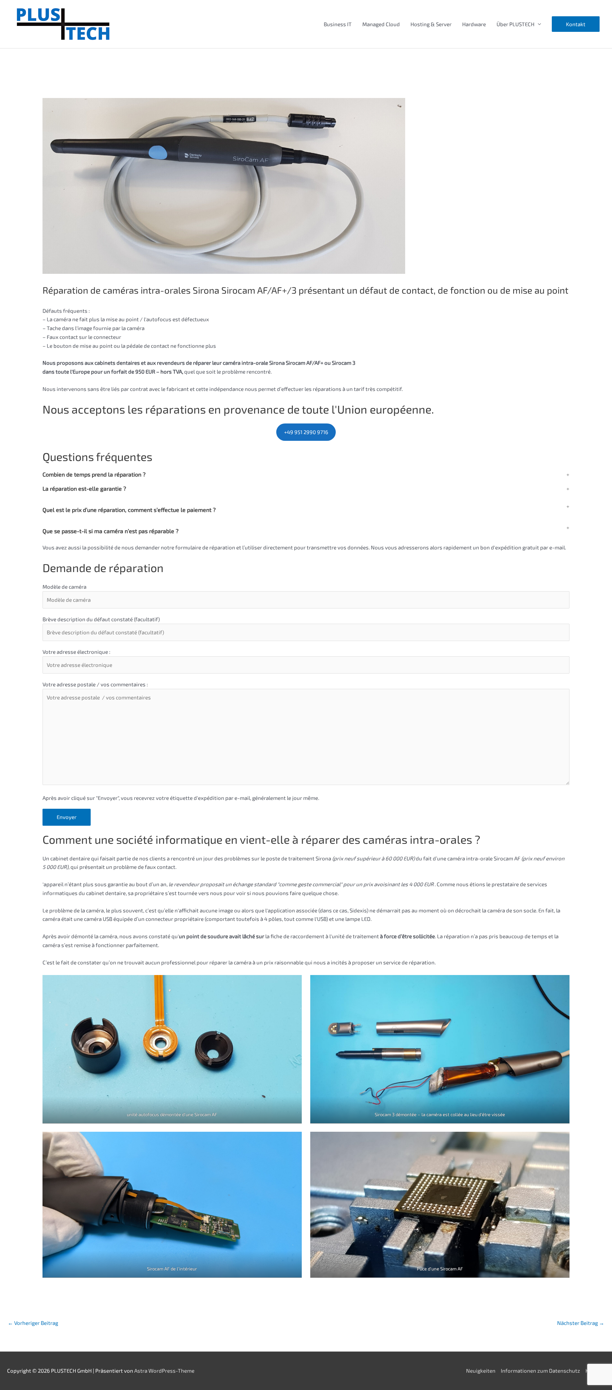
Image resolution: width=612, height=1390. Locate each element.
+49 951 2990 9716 (306, 432)
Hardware (474, 24)
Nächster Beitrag (580, 1323)
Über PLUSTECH (515, 24)
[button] (576, 24)
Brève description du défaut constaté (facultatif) (101, 619)
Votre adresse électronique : (76, 651)
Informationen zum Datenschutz (540, 1370)
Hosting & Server (431, 24)
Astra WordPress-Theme (164, 1370)
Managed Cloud (381, 24)
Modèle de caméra (64, 586)
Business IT (338, 24)
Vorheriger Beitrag (33, 1323)
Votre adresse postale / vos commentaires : (95, 684)
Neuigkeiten (480, 1370)
